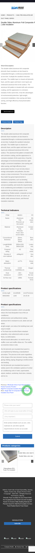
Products (10, 15)
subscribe (17, 523)
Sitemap (21, 495)
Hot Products (15, 495)
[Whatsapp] (27, 390)
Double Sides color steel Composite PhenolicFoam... (26, 456)
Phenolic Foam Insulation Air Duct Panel (15, 497)
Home (3, 15)
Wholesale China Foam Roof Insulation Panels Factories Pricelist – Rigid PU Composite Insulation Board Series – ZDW (16, 386)
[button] (33, 45)
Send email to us (9, 111)
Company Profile (9, 546)
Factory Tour (20, 546)
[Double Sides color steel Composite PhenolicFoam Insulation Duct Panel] (26, 452)
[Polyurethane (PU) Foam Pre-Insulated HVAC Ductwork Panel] (9, 458)
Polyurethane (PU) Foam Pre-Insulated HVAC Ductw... (9, 469)
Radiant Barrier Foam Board (19, 506)
